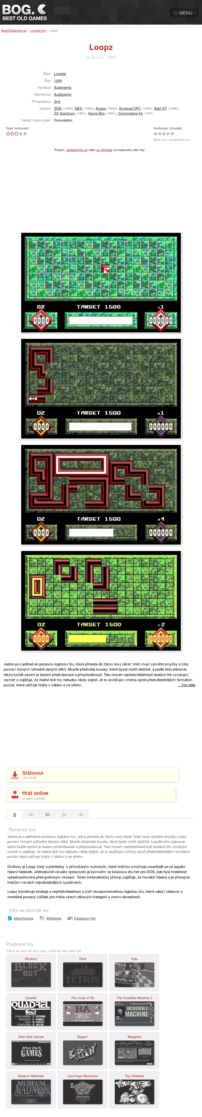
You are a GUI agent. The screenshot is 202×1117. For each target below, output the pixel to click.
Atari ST (160, 108)
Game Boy (96, 113)
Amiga (101, 108)
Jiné (57, 101)
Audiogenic (62, 87)
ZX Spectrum (64, 113)
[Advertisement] (101, 195)
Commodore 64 (130, 113)
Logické (60, 73)
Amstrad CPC (130, 108)
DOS (58, 108)
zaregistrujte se (76, 149)
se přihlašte (104, 149)
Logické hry (38, 30)
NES (78, 108)
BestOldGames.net (14, 30)
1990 (58, 80)
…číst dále (186, 684)
